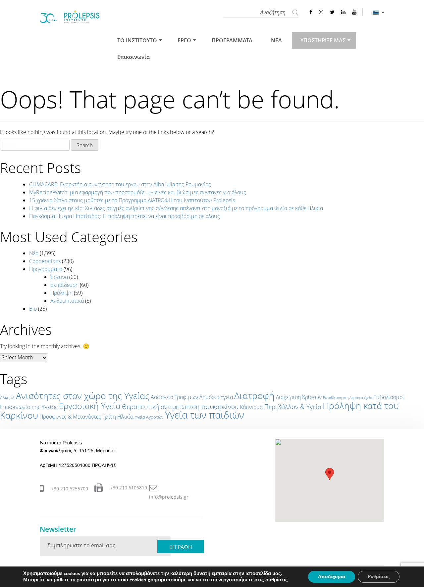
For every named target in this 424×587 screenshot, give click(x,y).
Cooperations (45, 261)
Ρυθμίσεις (379, 576)
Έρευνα (59, 277)
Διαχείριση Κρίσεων (299, 397)
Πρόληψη (61, 292)
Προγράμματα (45, 269)
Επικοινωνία (133, 57)
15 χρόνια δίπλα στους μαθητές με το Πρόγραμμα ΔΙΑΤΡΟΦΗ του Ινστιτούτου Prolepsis (132, 200)
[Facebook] (310, 12)
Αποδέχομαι (331, 576)
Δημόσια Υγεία (216, 397)
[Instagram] (321, 12)
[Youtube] (354, 12)
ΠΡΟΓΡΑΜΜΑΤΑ (232, 40)
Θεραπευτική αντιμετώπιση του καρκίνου (180, 406)
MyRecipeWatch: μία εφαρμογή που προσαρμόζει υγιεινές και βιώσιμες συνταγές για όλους (137, 192)
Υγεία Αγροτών (149, 417)
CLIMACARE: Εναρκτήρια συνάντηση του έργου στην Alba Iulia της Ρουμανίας (120, 184)
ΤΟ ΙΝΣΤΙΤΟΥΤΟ (137, 40)
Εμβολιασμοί (388, 397)
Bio (33, 308)
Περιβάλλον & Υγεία (292, 406)
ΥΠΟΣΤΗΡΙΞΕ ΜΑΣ (322, 40)
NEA (276, 40)
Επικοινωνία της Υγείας (29, 407)
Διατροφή (254, 395)
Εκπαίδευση (64, 285)
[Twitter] (332, 12)
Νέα (33, 253)
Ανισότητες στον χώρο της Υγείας (82, 396)
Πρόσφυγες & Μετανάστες (70, 416)
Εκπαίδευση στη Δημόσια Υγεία (347, 397)
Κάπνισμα (251, 407)
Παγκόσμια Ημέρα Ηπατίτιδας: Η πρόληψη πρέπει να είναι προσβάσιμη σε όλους (124, 216)
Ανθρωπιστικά (67, 300)
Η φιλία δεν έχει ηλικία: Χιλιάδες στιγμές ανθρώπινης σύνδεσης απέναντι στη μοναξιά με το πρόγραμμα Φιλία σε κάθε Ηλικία (176, 208)
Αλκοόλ (7, 397)
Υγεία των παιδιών (204, 415)
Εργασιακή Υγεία (90, 405)
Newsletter (58, 529)
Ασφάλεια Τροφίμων (174, 397)
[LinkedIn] (343, 12)
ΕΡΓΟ (184, 40)
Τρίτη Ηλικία (117, 416)
